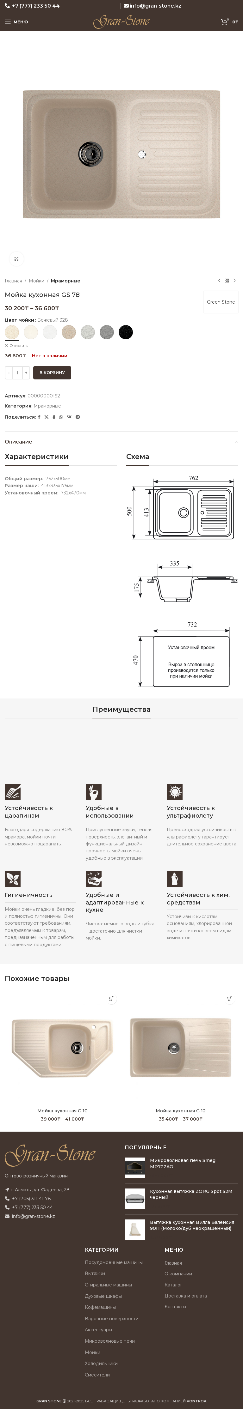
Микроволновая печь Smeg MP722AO (182, 1164)
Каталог (173, 1285)
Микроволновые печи (110, 1341)
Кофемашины (100, 1307)
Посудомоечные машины (114, 1262)
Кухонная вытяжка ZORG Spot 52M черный (191, 1194)
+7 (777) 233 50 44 (36, 6)
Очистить (18, 345)
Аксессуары (98, 1330)
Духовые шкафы (103, 1296)
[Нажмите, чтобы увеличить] (16, 259)
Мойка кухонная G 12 (181, 1111)
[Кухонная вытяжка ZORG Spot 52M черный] (135, 1199)
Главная (13, 281)
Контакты (175, 1306)
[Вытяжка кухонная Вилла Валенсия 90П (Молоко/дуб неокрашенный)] (135, 1230)
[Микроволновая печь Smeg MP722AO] (135, 1168)
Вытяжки (95, 1273)
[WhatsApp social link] (61, 417)
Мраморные (65, 281)
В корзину (52, 372)
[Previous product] (219, 281)
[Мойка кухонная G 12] (180, 1047)
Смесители (97, 1375)
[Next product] (234, 281)
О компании (178, 1274)
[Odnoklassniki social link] (54, 417)
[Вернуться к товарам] (227, 281)
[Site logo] (121, 21)
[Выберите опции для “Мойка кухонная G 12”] (229, 998)
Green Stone (221, 302)
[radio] (12, 332)
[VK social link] (69, 417)
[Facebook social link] (39, 417)
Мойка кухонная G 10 (62, 1111)
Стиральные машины (108, 1285)
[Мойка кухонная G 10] (62, 1047)
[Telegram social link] (78, 417)
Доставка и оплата (186, 1296)
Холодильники (101, 1363)
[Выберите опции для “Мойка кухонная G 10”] (111, 998)
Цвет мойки (19, 320)
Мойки (36, 281)
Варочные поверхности (112, 1318)
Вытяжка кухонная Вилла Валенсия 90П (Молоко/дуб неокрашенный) (192, 1225)
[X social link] (46, 417)
